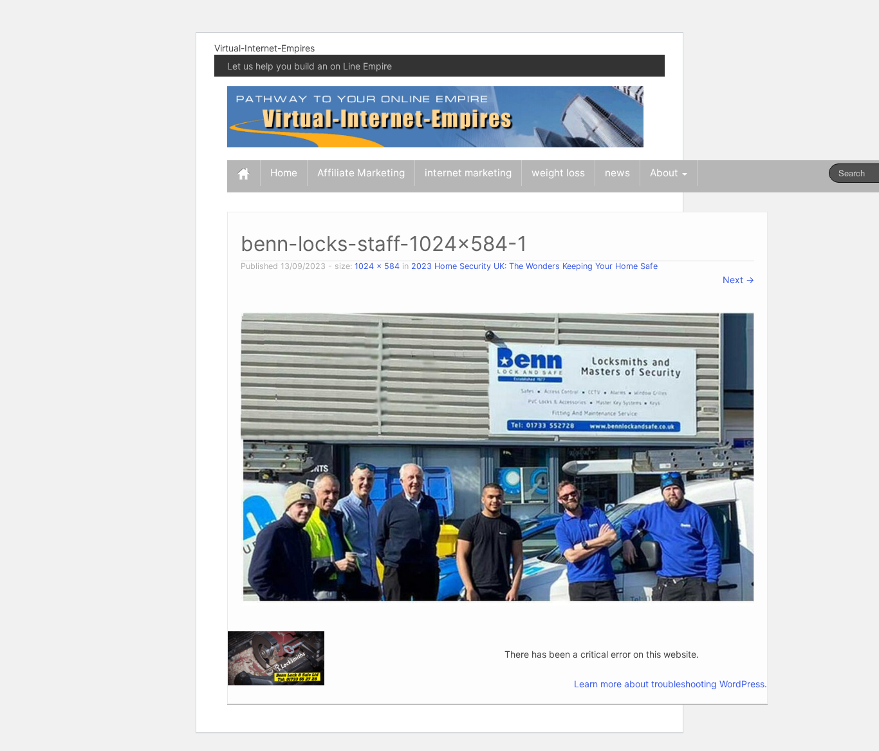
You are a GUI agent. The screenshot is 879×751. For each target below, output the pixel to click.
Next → (738, 279)
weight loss (558, 173)
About (665, 173)
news (617, 173)
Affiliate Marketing (361, 173)
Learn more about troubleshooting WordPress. (670, 683)
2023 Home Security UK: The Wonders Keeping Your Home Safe (534, 266)
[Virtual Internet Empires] (435, 115)
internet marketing (468, 173)
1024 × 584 (377, 266)
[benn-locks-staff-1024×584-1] (497, 457)
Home (283, 173)
